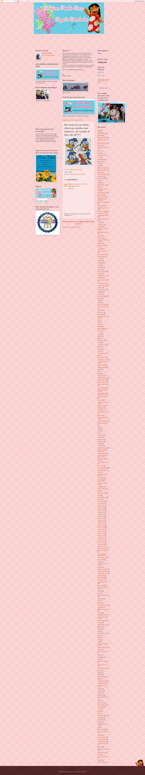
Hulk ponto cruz (101, 410)
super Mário (100, 719)
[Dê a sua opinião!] (66, 172)
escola (99, 332)
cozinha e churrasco (102, 296)
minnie (99, 472)
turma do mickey (81, 174)
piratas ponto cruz (102, 633)
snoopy (99, 711)
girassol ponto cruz (102, 382)
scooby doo (100, 690)
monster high (101, 477)
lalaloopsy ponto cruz (103, 423)
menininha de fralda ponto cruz (102, 456)
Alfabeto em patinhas (103, 139)
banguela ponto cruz (102, 170)
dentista (100, 302)
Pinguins (100, 626)
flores (99, 342)
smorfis (99, 709)
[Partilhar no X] (68, 172)
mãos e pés (100, 445)
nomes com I (101, 518)
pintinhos (100, 629)
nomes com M (101, 527)
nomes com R (101, 535)
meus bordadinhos (102, 468)
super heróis (101, 717)
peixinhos (100, 612)
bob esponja (101, 194)
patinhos (100, 603)
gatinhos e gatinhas (102, 378)
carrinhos (100, 243)
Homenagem (101, 407)
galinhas (100, 369)
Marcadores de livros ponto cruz (103, 450)
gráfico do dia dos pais (103, 384)
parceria (100, 591)
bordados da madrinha (103, 215)
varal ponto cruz (101, 752)
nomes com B (101, 503)
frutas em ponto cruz (103, 359)
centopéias (100, 263)
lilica (99, 430)
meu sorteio (100, 465)
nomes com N (101, 529)
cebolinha (100, 260)
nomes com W (101, 544)
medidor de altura (102, 453)
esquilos (100, 336)
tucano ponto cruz (102, 737)
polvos (99, 639)
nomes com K (101, 522)
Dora (99, 322)
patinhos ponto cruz (102, 605)
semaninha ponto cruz (103, 697)
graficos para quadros (103, 396)
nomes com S (101, 537)
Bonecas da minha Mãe (103, 202)
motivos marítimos (102, 488)
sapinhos (100, 688)
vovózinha (100, 760)
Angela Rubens (48, 53)
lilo (98, 433)
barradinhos (100, 176)
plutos (99, 637)
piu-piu (99, 635)
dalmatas (100, 298)
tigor (99, 727)
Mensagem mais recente (70, 221)
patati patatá (101, 598)
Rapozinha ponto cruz (103, 664)
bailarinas (100, 161)
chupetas (100, 269)
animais (99, 150)
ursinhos (100, 747)
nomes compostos (102, 548)
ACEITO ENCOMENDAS (101, 132)
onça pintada (101, 559)
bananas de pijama (102, 168)
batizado (100, 182)
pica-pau (100, 622)
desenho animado (102, 304)
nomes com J (101, 520)
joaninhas (100, 415)
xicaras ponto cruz (102, 762)
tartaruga (100, 722)
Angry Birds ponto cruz (103, 147)
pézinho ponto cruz (102, 620)
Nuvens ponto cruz (102, 557)
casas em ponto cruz (103, 251)
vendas (99, 754)
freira (99, 355)
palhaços (100, 567)
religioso (100, 672)
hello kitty (100, 400)
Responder (70, 188)
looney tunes (101, 435)
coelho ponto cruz (102, 275)
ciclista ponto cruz (102, 271)
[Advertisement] (48, 114)
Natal (99, 491)
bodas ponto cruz (102, 196)
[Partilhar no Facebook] (70, 172)
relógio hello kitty (102, 676)
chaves (99, 265)
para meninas (101, 577)
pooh (99, 641)
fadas (99, 338)
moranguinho (101, 486)
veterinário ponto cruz (103, 756)
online (99, 53)
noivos (99, 495)
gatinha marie (101, 375)
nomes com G (101, 514)
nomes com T (101, 540)
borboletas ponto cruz (103, 208)
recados (100, 670)
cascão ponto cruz (102, 254)
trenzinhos (100, 735)
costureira (100, 294)
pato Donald (73, 174)
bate (99, 180)
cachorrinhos (101, 224)
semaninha (100, 695)
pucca (99, 659)
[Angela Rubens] (98, 74)
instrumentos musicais (103, 412)
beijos (99, 187)
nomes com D (101, 508)
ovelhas (99, 561)
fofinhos (100, 346)
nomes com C (101, 506)
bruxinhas (100, 222)
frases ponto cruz (102, 353)
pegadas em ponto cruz (103, 609)
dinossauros (101, 312)
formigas (100, 349)
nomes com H (101, 516)
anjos (99, 153)
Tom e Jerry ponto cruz (103, 731)
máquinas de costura (103, 448)
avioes (99, 157)
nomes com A (101, 501)
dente (99, 300)
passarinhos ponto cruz (103, 595)
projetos (100, 655)
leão (99, 426)
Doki (99, 320)
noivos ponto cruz (102, 497)
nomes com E (101, 510)
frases (99, 351)
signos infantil (101, 702)
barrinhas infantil (102, 178)
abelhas (99, 130)
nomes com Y (101, 546)
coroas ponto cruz (102, 289)
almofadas (100, 145)
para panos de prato (102, 582)
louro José (100, 437)
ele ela (99, 324)
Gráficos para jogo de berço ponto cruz (103, 394)
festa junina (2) (101, 340)
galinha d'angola (101, 365)
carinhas (100, 235)
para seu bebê (101, 585)
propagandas (101, 657)
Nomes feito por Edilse (103, 550)
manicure (100, 443)
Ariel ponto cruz (101, 155)
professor (100, 649)
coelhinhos (100, 273)
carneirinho (100, 237)
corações (100, 287)
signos (99, 700)
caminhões (100, 226)
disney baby (101, 314)
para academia (101, 575)
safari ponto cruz (102, 683)
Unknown (70, 184)
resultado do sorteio (102, 681)
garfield (99, 373)
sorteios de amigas (102, 715)
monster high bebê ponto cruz (102, 480)
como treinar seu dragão (103, 280)
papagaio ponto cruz (102, 573)
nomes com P (101, 533)
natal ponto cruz (101, 493)
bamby (99, 165)
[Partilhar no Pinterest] (71, 172)
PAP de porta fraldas (103, 571)
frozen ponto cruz (102, 357)
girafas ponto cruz (102, 380)
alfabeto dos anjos (102, 137)
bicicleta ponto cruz (102, 192)
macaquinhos (101, 439)
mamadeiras (101, 441)
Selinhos (100, 693)
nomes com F (101, 512)
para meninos (101, 580)
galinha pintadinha (102, 367)
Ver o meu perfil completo (48, 55)
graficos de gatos (102, 387)
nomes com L (101, 525)
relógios (99, 678)
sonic (99, 713)
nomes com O (101, 531)
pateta (99, 600)
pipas (99, 631)
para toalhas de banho (103, 587)
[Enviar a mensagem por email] (65, 172)
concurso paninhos (102, 285)
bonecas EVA (101, 205)
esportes (100, 334)
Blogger (84, 771)
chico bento (100, 267)
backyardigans (101, 159)
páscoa (99, 593)
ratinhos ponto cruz (102, 668)
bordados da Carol (102, 213)
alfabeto (100, 135)
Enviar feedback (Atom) (74, 227)
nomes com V (101, 542)
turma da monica (102, 739)
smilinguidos (101, 707)
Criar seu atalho (101, 75)
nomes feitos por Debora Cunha (102, 554)
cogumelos (100, 277)
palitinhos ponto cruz (103, 569)
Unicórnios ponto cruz (103, 743)
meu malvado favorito (103, 462)
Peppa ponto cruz (102, 615)
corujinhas (100, 291)
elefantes (100, 326)
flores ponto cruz (102, 344)
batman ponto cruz (102, 184)
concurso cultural (102, 283)
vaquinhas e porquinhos (103, 749)
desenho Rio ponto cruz (103, 306)
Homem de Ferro (102, 405)
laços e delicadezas (102, 421)
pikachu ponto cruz (102, 624)
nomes (99, 499)
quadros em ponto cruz (103, 661)
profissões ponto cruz (103, 651)
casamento (100, 248)
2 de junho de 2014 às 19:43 (80, 184)
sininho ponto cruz (102, 704)
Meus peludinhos (102, 470)
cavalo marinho (101, 256)
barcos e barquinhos (102, 174)
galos (99, 371)
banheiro (100, 172)
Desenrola (100, 310)
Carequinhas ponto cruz (103, 232)
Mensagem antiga (88, 221)
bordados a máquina (102, 211)
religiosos (100, 674)
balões (99, 163)
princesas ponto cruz (103, 647)
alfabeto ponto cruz (102, 143)
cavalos (99, 258)
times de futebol (101, 729)
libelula (99, 428)
